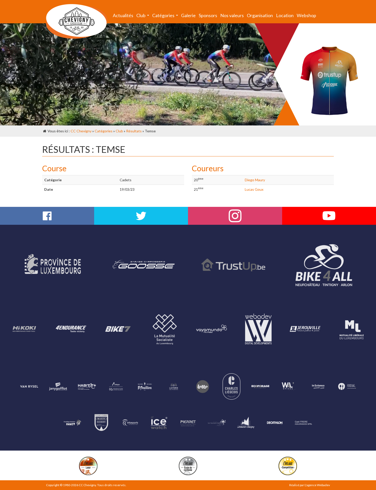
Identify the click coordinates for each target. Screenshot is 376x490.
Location (285, 15)
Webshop (306, 15)
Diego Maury (255, 180)
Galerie (188, 15)
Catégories (166, 16)
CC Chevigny (81, 131)
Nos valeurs (232, 15)
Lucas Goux (254, 189)
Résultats (134, 131)
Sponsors (208, 15)
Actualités (123, 15)
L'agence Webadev (317, 485)
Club (143, 16)
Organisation (260, 15)
